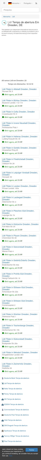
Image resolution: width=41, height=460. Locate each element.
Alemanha (15, 3)
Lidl (13, 16)
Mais (10, 456)
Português (27, 3)
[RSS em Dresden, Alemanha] (36, 3)
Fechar (31, 450)
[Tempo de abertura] (4, 3)
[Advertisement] (20, 57)
